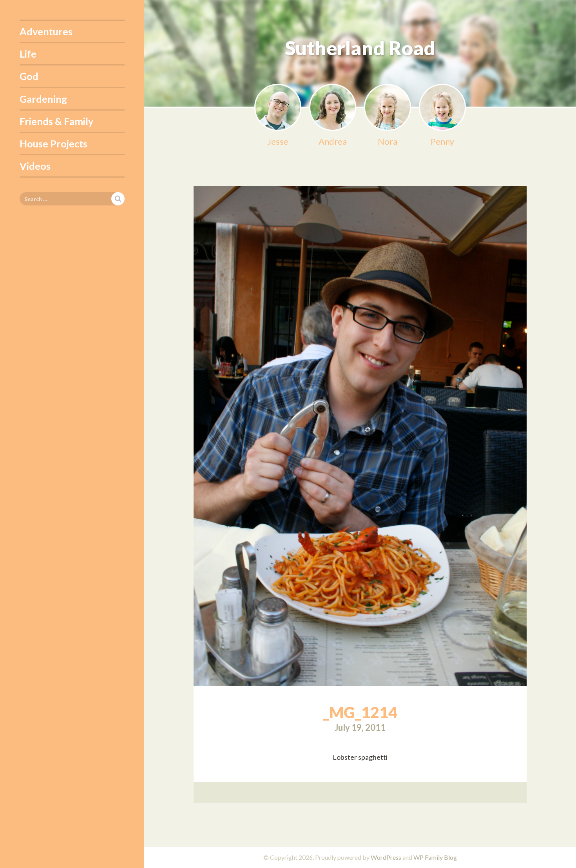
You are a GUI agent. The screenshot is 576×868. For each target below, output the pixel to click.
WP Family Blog (435, 857)
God (29, 76)
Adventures (46, 31)
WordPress (386, 857)
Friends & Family (56, 121)
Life (28, 54)
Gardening (43, 99)
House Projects (53, 143)
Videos (35, 166)
